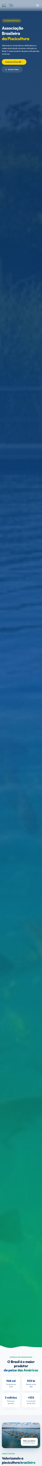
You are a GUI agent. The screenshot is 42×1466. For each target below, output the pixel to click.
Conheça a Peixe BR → (14, 62)
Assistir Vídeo (13, 69)
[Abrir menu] (37, 5)
